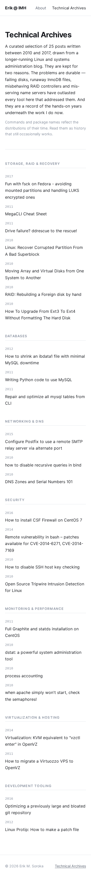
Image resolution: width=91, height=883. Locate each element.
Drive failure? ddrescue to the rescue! (41, 230)
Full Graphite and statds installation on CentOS (42, 632)
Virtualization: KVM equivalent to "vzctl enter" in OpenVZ (42, 741)
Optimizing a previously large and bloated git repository (45, 809)
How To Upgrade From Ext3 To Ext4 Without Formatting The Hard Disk (40, 314)
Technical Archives (69, 8)
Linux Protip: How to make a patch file (42, 829)
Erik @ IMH (15, 7)
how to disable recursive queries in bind (43, 465)
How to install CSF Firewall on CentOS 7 (43, 520)
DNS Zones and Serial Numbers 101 (39, 481)
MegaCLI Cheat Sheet (26, 213)
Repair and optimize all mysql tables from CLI (45, 400)
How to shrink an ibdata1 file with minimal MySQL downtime (45, 359)
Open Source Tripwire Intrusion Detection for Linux (44, 587)
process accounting (24, 675)
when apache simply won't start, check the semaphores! (42, 696)
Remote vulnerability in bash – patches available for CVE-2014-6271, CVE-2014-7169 (44, 543)
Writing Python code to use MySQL (38, 379)
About (40, 8)
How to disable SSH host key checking (42, 566)
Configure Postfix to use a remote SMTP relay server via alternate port (44, 445)
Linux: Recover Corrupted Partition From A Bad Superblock (44, 250)
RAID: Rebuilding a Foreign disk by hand (43, 294)
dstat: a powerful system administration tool (43, 655)
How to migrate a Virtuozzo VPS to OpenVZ (39, 764)
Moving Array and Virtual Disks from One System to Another (44, 274)
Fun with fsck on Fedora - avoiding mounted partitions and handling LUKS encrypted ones (42, 190)
